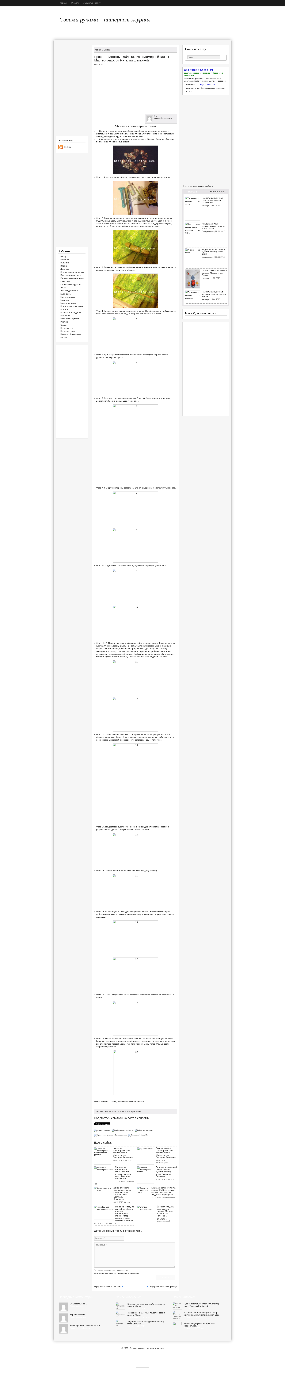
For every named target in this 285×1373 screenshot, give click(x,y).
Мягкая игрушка (68, 303)
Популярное (217, 191)
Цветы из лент (67, 328)
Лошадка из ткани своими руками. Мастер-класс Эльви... (214, 226)
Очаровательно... (78, 1304)
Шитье (63, 337)
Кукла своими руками (70, 284)
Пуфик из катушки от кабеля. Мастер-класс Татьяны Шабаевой (202, 1305)
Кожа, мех (65, 281)
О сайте (75, 3)
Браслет (123, 1044)
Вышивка (64, 263)
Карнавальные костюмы (72, 278)
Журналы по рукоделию (72, 272)
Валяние (64, 259)
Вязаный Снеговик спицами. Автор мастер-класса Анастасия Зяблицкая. (202, 1313)
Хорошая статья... (78, 1314)
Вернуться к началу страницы (163, 1286)
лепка (113, 1101)
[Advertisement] (135, 89)
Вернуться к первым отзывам (107, 1286)
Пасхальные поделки (70, 312)
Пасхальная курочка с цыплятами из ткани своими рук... (212, 200)
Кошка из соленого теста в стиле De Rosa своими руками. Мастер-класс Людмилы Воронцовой (163, 1191)
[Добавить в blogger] (103, 1130)
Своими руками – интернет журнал (105, 19)
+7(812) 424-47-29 (207, 84)
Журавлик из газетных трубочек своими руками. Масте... (146, 1305)
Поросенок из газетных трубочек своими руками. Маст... (146, 1314)
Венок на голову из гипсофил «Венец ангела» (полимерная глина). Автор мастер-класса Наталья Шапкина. (124, 1214)
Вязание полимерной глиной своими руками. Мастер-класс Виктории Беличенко (166, 1172)
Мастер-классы (112, 1111)
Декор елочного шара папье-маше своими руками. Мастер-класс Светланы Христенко (122, 1193)
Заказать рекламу (91, 3)
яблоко (140, 1101)
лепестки (162, 827)
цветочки (145, 829)
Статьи (63, 325)
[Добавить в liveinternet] (144, 1130)
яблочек (131, 267)
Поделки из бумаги (69, 318)
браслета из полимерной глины (125, 134)
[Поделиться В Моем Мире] (139, 1135)
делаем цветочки (120, 734)
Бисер (63, 256)
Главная (63, 3)
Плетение (65, 315)
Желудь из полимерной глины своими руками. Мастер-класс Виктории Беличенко (123, 1173)
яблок (158, 313)
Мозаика (64, 300)
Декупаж (64, 269)
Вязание (64, 266)
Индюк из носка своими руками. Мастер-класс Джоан (213, 251)
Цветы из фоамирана (70, 334)
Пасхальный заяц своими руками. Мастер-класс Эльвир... (214, 272)
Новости (64, 309)
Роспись (64, 322)
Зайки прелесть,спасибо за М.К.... (86, 1325)
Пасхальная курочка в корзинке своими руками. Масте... (214, 294)
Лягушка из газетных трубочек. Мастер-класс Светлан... (146, 1322)
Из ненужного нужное (70, 275)
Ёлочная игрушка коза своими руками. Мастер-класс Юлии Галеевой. (165, 1211)
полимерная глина (127, 1101)
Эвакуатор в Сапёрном (198, 69)
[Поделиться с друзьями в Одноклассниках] (111, 1135)
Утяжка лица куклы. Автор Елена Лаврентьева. (199, 1324)
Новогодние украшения (71, 306)
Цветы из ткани (67, 331)
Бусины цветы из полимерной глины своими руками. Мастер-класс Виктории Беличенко (166, 1153)
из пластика (137, 136)
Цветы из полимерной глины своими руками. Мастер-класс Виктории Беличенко (123, 1153)
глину (151, 218)
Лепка (123, 1111)
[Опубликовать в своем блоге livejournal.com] (123, 1130)
